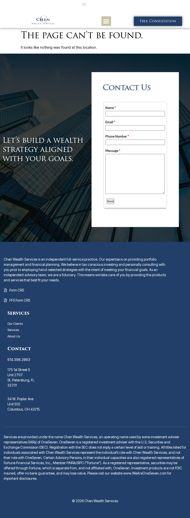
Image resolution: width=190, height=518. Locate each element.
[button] (106, 21)
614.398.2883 (18, 359)
